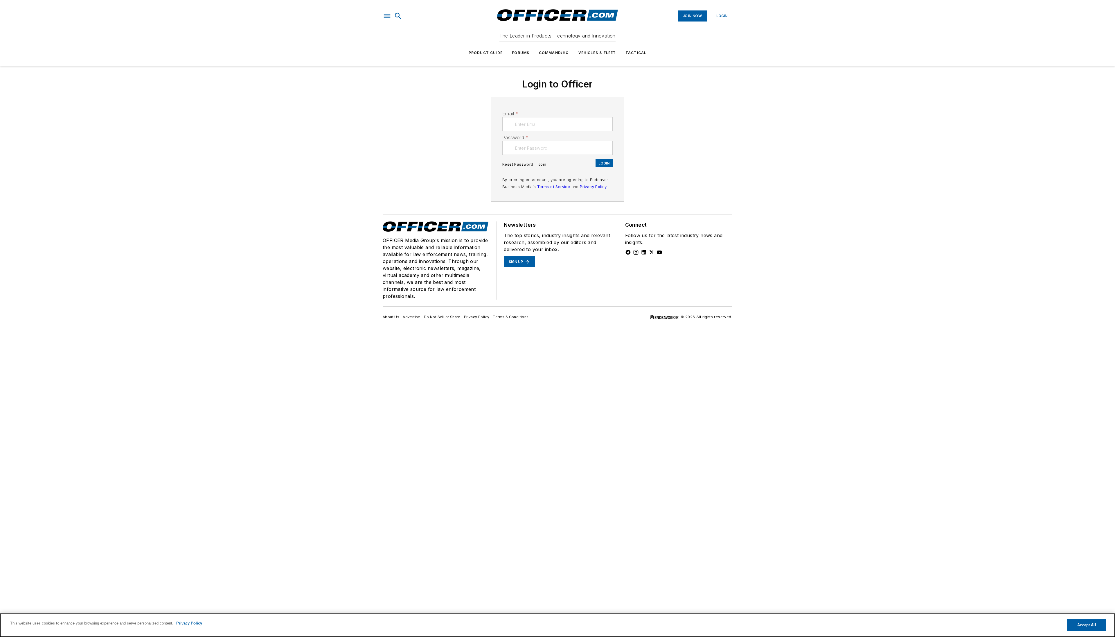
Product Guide (486, 53)
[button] (387, 16)
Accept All (1086, 625)
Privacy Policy (593, 186)
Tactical (636, 53)
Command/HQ (554, 53)
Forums (520, 53)
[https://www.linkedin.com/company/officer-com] (644, 252)
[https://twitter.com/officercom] (651, 252)
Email (510, 114)
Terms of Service (553, 186)
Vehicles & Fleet (597, 53)
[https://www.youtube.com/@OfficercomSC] (659, 252)
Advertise (411, 317)
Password (515, 137)
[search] (398, 16)
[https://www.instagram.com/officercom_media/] (636, 252)
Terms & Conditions (510, 317)
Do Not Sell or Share (442, 317)
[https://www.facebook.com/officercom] (628, 252)
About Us (391, 317)
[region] (557, 625)
